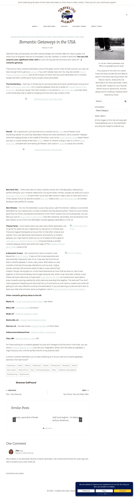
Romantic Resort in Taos (25, 338)
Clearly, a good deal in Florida (26, 417)
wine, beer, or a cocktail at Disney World (22, 241)
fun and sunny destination (20, 87)
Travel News (79, 37)
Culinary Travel (79, 26)
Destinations (23, 37)
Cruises (64, 26)
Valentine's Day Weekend (67, 370)
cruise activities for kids (49, 277)
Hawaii (61, 144)
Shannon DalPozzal (26, 382)
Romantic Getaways (65, 37)
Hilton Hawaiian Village (68, 138)
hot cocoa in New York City (16, 196)
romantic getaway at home (22, 348)
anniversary (11, 365)
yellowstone (24, 374)
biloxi (20, 365)
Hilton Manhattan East (68, 199)
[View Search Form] (127, 15)
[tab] (43, 428)
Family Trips (96, 26)
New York (44, 199)
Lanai (60, 132)
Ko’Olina (40, 141)
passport (34, 72)
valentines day (12, 374)
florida (27, 365)
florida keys (37, 365)
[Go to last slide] (14, 419)
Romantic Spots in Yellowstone (43, 332)
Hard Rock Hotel (22, 308)
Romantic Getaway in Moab (27, 314)
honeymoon (55, 365)
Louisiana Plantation (39, 326)
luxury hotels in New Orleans (31, 217)
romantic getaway (43, 370)
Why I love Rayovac (14, 392)
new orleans (11, 370)
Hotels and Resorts (37, 37)
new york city (23, 370)
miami (74, 365)
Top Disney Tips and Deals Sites (76, 392)
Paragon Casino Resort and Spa (33, 320)
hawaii (46, 365)
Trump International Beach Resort (29, 302)
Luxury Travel (51, 37)
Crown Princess (21, 256)
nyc (32, 370)
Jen (17, 450)
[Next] (80, 419)
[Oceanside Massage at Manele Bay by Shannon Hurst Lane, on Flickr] (47, 166)
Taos (54, 370)
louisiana (66, 365)
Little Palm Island (67, 90)
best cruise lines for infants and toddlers (69, 289)
